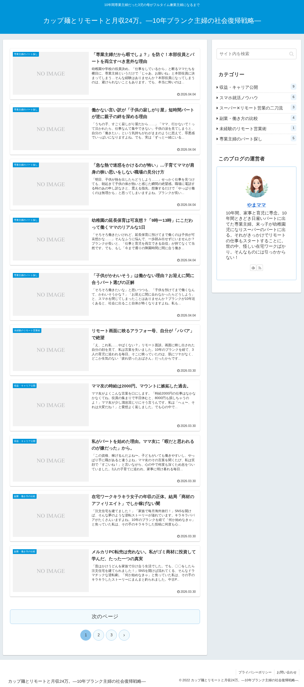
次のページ (105, 616)
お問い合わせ (287, 672)
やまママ (256, 205)
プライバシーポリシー (255, 672)
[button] (291, 54)
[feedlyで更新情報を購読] (253, 268)
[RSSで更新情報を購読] (260, 268)
